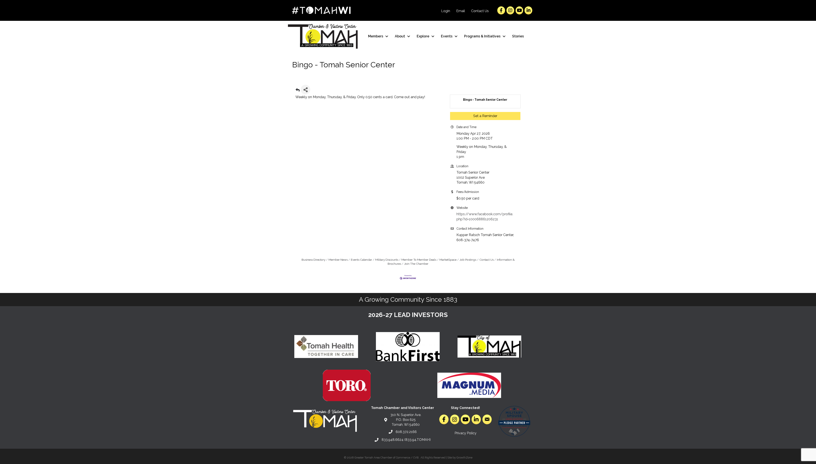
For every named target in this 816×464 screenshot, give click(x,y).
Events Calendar (361, 259)
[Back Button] (298, 90)
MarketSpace (447, 259)
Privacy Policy (465, 433)
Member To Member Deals (418, 259)
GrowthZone (464, 457)
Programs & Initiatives (482, 36)
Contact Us (480, 11)
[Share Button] (305, 89)
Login (445, 11)
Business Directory (313, 259)
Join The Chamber (416, 263)
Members (375, 36)
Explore (423, 36)
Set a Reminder (485, 116)
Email (460, 11)
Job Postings (468, 259)
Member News (338, 259)
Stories (518, 36)
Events (446, 36)
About (400, 36)
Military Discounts (386, 259)
